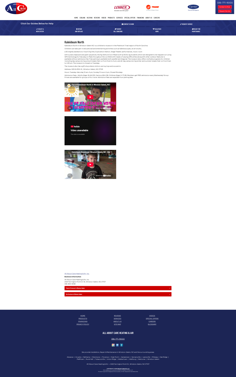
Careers (157, 18)
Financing (140, 18)
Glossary (152, 324)
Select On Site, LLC (123, 368)
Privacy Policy (83, 324)
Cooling (82, 18)
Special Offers (129, 18)
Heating (90, 18)
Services (119, 18)
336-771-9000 (118, 339)
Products (111, 18)
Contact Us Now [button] (224, 7)
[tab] (118, 288)
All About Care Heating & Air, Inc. (77, 274)
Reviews (97, 18)
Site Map (117, 324)
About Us (148, 18)
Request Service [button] (224, 11)
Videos (103, 18)
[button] (128, 24)
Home (76, 18)
